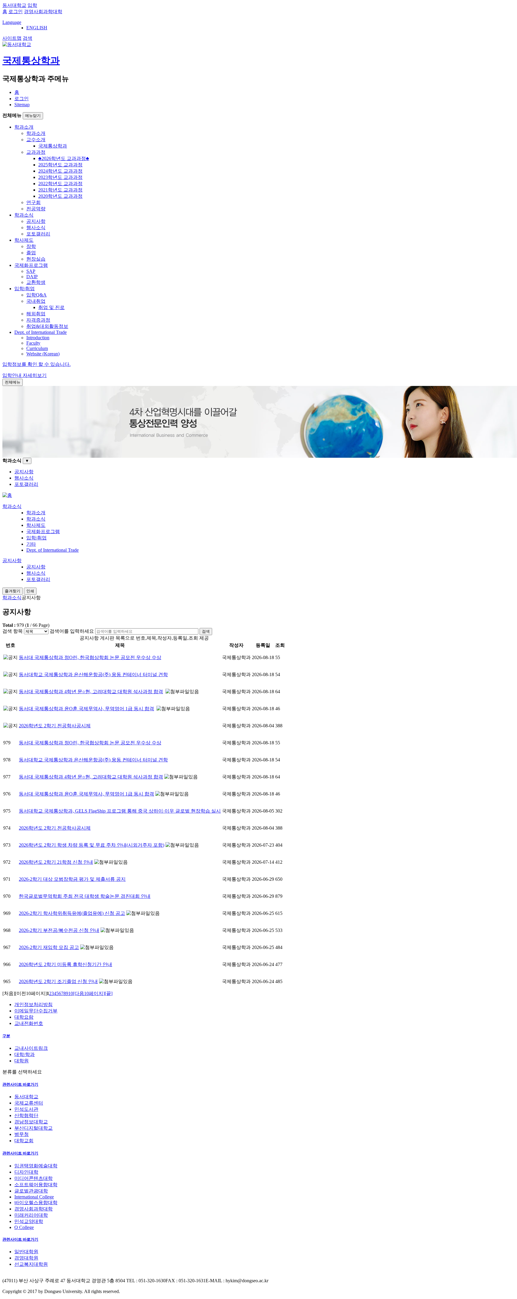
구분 (6, 1036)
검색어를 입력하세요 (72, 631)
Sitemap (22, 104)
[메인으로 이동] (7, 495)
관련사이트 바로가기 (20, 1084)
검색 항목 (12, 631)
